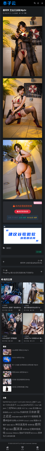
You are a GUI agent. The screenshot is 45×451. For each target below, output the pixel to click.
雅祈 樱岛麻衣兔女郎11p (32, 307)
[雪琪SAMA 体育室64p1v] (7, 374)
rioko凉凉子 (11, 405)
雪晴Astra (16, 433)
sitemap (34, 443)
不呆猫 (36, 405)
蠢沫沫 (17, 429)
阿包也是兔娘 (9, 433)
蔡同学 (9, 248)
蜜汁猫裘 (9, 429)
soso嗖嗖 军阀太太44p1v (20, 350)
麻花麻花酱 (11, 436)
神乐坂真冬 (21, 424)
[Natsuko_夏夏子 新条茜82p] (11, 292)
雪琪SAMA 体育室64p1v (20, 372)
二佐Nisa (11, 407)
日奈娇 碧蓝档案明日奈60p (21, 380)
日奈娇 (33, 412)
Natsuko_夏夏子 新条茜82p (11, 307)
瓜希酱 (31, 420)
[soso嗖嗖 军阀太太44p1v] (7, 352)
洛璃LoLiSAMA (18, 420)
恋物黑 (16, 13)
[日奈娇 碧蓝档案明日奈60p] (7, 381)
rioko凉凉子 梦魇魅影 (9, 338)
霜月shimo (34, 433)
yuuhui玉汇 (28, 404)
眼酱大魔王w (11, 425)
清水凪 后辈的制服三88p (20, 387)
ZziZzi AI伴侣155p (18, 357)
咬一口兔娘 (29, 408)
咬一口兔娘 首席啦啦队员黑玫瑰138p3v (25, 365)
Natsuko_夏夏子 (31, 402)
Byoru (10, 402)
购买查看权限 (23, 211)
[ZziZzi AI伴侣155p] (7, 359)
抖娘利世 (24, 412)
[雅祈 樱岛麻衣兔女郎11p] (33, 292)
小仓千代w (16, 412)
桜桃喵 (35, 416)
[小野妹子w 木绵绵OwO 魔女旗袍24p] (33, 323)
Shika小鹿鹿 (20, 405)
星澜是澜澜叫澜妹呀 (17, 417)
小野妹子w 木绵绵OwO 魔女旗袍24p (32, 339)
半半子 (24, 408)
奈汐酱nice (37, 408)
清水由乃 (26, 420)
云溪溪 (18, 408)
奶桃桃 (5, 412)
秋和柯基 (31, 425)
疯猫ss (36, 420)
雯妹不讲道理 (25, 433)
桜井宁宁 (27, 416)
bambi (5, 402)
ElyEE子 (15, 402)
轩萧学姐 (26, 429)
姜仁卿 (10, 412)
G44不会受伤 (21, 402)
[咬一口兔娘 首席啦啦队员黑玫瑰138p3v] (7, 367)
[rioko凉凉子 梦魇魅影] (11, 323)
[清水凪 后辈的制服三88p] (7, 389)
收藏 (39, 252)
